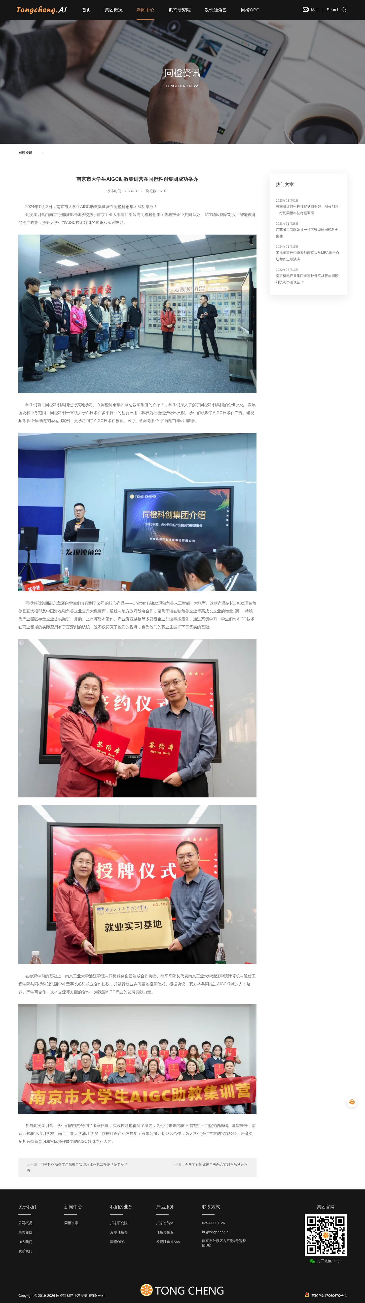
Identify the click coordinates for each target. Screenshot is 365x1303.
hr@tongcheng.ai (215, 1232)
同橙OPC (250, 9)
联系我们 (25, 1251)
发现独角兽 (216, 9)
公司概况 (25, 1223)
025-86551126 (213, 1223)
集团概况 (114, 9)
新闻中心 (145, 9)
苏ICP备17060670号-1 (329, 1296)
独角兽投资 (165, 1232)
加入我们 (25, 1242)
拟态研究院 (179, 9)
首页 (86, 9)
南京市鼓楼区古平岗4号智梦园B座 (224, 1243)
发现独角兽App (168, 1242)
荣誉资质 (25, 1232)
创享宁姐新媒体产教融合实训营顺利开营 (209, 1164)
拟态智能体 (165, 1223)
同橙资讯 (25, 152)
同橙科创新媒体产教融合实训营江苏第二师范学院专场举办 (77, 1167)
